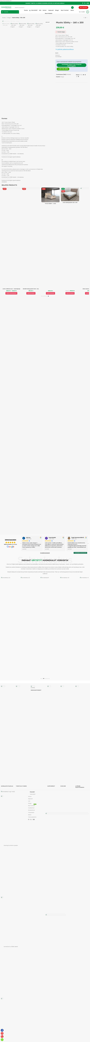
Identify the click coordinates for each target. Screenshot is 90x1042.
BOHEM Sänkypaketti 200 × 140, (30, 288)
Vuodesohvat (31, 808)
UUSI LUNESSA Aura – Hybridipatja (11, 288)
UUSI (29, 801)
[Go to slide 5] (46, 678)
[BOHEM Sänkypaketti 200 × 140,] (30, 237)
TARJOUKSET (33, 794)
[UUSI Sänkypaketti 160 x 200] (69, 194)
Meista (29, 814)
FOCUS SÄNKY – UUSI (49, 203)
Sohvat (29, 796)
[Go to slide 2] (42, 678)
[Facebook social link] (82, 3)
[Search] (72, 7)
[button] (30, 293)
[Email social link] (83, 75)
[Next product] (87, 18)
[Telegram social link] (88, 3)
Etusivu (4, 17)
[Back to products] (85, 18)
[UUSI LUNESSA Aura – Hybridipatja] (11, 237)
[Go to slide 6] (47, 678)
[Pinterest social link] (85, 75)
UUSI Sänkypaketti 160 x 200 (69, 202)
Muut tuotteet (32, 805)
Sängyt (9, 17)
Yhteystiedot (31, 812)
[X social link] (82, 75)
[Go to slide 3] (43, 678)
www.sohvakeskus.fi (6, 155)
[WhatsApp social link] (86, 3)
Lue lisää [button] (24, 549)
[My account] (88, 12)
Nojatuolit (30, 798)
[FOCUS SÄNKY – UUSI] (50, 195)
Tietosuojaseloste (32, 817)
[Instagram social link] (84, 3)
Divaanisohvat (31, 810)
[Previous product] (83, 18)
